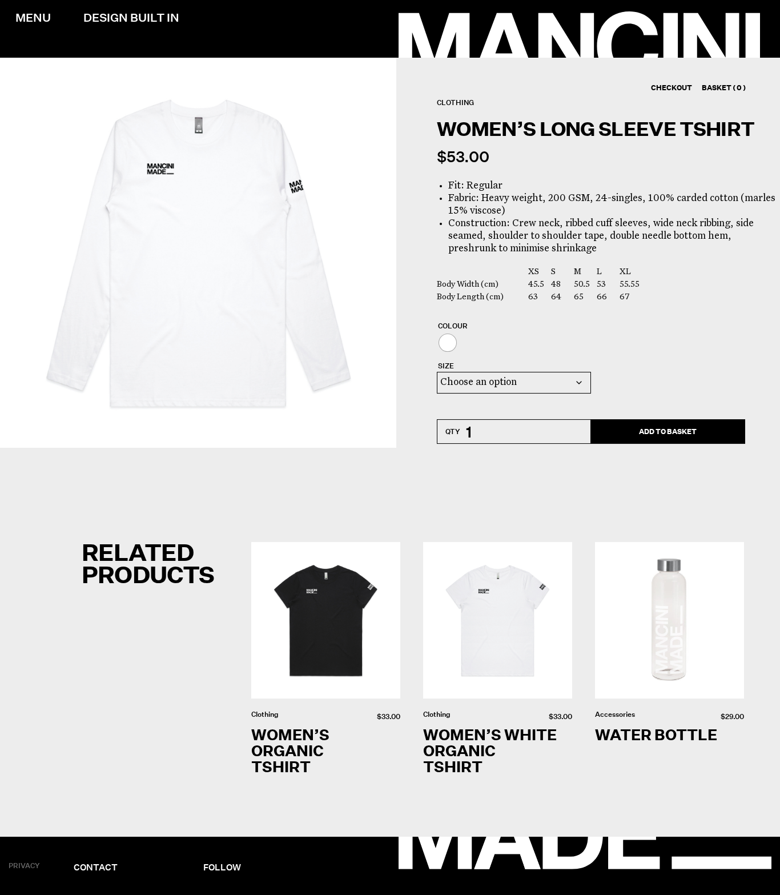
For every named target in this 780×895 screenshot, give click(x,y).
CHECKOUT (671, 88)
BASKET (724, 88)
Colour (453, 327)
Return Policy (224, 839)
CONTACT (96, 867)
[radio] (447, 343)
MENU (33, 17)
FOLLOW (222, 867)
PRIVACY (24, 865)
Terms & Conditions (233, 847)
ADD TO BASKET (668, 431)
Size (446, 367)
